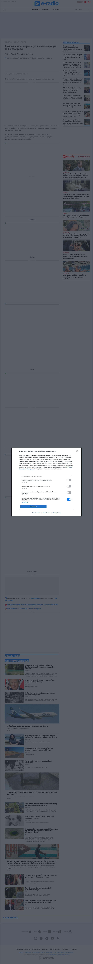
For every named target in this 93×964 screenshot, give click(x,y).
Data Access (46, 512)
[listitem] (46, 476)
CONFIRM (33, 506)
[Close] (78, 451)
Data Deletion (36, 512)
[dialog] (46, 482)
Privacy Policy (57, 512)
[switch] (69, 480)
